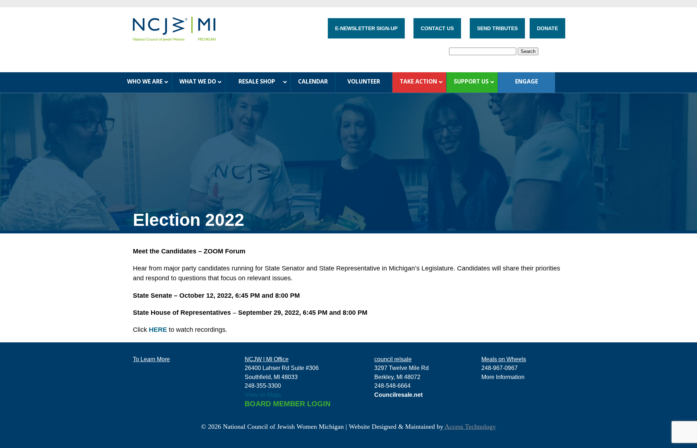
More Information (503, 377)
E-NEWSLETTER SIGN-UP (366, 28)
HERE (158, 329)
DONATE (547, 28)
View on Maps (263, 394)
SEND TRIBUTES (497, 28)
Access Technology (469, 426)
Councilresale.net (398, 394)
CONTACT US (437, 28)
